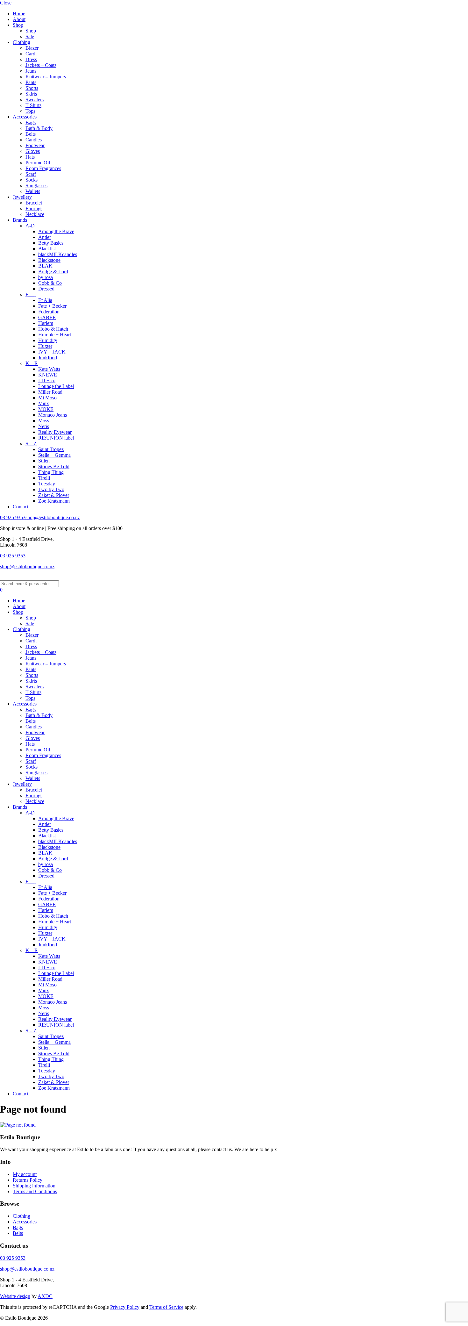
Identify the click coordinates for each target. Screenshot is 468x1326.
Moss (43, 420)
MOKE (45, 409)
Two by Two (51, 489)
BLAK (45, 266)
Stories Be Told (53, 466)
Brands (20, 220)
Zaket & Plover (53, 495)
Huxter (45, 346)
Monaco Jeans (52, 415)
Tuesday (46, 483)
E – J (30, 294)
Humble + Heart (54, 334)
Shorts (31, 88)
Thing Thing (51, 472)
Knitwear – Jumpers (45, 76)
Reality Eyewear (55, 432)
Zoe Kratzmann (54, 501)
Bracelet (33, 202)
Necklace (34, 214)
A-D (30, 225)
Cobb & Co (50, 283)
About (19, 19)
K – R (31, 363)
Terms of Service (166, 1307)
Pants (30, 82)
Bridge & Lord (53, 271)
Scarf (30, 174)
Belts (30, 134)
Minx (43, 403)
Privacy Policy (124, 1307)
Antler (44, 237)
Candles (33, 139)
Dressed (46, 288)
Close (5, 2)
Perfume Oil (37, 162)
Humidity (47, 340)
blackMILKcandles (57, 254)
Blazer (32, 48)
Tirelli (44, 478)
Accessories (25, 116)
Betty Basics (50, 243)
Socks (31, 180)
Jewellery (22, 197)
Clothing (21, 42)
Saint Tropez (51, 449)
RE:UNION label (56, 438)
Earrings (33, 208)
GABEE (47, 317)
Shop (18, 25)
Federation (49, 311)
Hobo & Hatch (53, 329)
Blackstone (49, 260)
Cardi (31, 53)
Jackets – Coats (40, 65)
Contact (20, 506)
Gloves (32, 151)
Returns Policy (27, 1180)
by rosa (45, 277)
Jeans (30, 71)
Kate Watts (49, 369)
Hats (30, 157)
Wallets (32, 191)
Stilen (44, 460)
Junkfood (47, 357)
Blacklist (47, 248)
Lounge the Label (56, 386)
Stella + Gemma (54, 455)
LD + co (46, 380)
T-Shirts (33, 105)
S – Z (31, 443)
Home (19, 13)
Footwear (35, 145)
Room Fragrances (43, 168)
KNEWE (47, 374)
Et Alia (45, 300)
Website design (15, 1296)
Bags (30, 122)
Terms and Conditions (35, 1191)
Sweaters (34, 99)
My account (25, 1174)
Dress (31, 59)
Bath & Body (39, 128)
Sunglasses (36, 185)
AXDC (45, 1296)
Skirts (31, 94)
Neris (43, 426)
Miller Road (50, 392)
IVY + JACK (52, 352)
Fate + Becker (52, 306)
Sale (29, 36)
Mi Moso (47, 397)
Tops (30, 111)
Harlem (45, 323)
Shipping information (34, 1185)
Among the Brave (56, 231)
